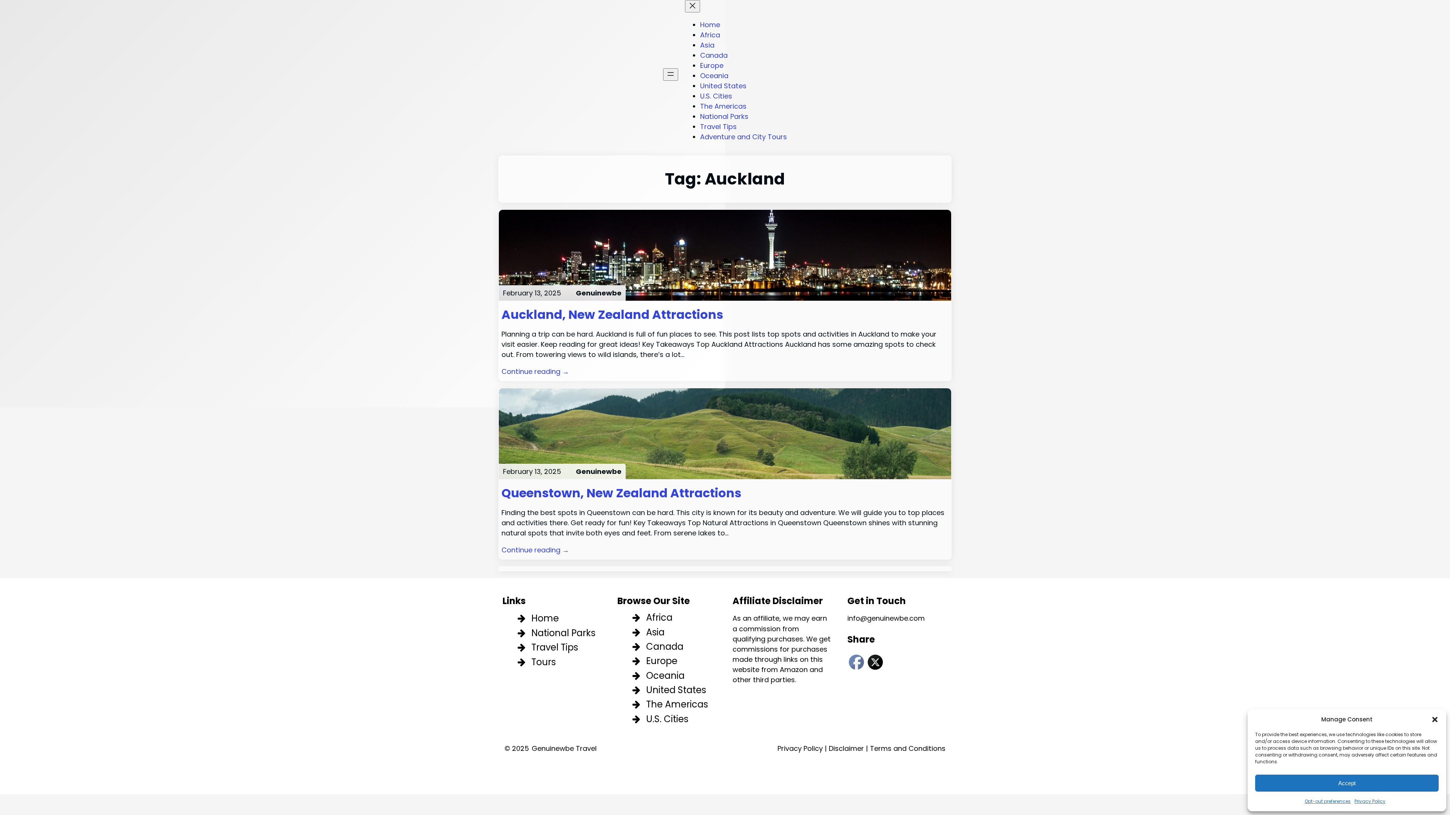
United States (676, 690)
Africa (659, 617)
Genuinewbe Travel (564, 748)
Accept (1347, 783)
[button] (1435, 719)
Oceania (665, 675)
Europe (661, 661)
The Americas (677, 704)
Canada (664, 646)
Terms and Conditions (908, 748)
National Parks (563, 633)
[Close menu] (692, 6)
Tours (543, 662)
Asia (655, 632)
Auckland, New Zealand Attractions (612, 315)
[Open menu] (670, 74)
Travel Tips (554, 647)
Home (545, 618)
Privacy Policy (1369, 801)
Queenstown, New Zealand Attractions (621, 493)
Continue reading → (535, 371)
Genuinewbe (599, 293)
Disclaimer (846, 748)
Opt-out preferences (1328, 801)
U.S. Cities (667, 719)
